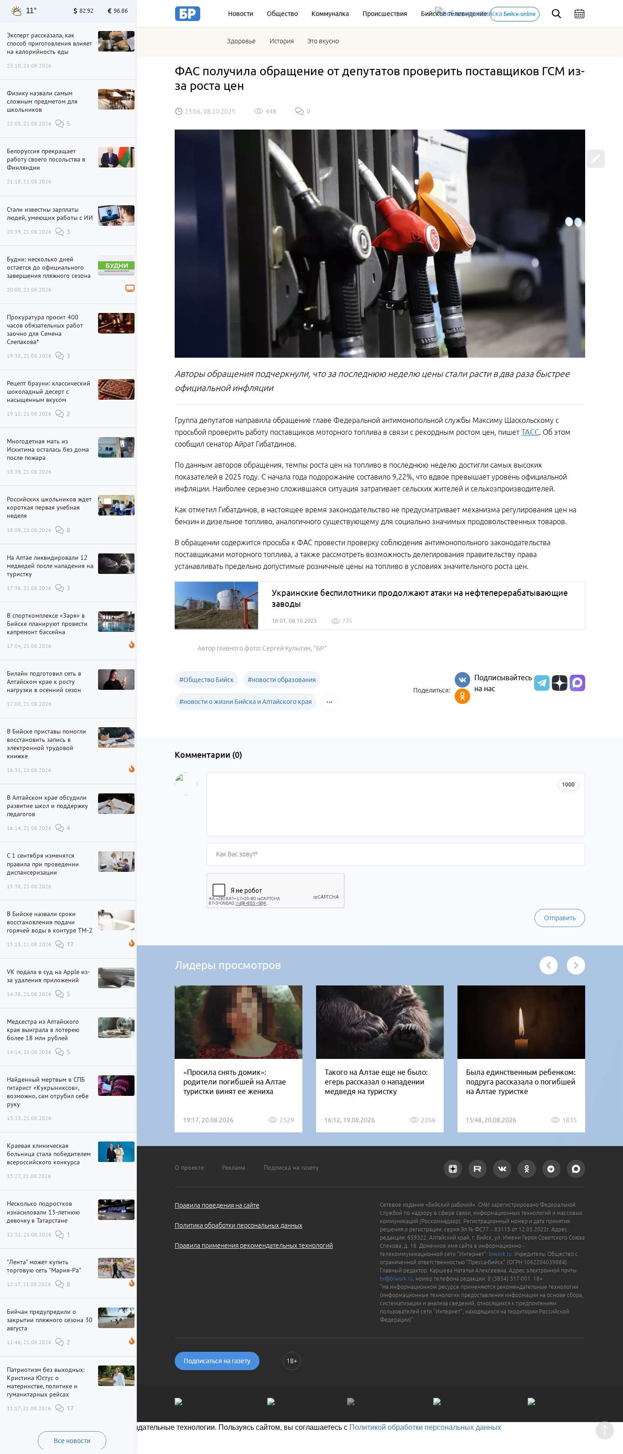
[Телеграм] (541, 683)
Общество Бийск (206, 679)
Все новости (72, 1440)
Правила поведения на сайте (217, 1205)
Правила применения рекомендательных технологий (254, 1245)
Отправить (560, 918)
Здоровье (241, 41)
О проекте (189, 1167)
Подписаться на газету (217, 1361)
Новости (240, 13)
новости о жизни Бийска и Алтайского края (245, 701)
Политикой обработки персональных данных (425, 1427)
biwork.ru (500, 1254)
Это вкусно (323, 41)
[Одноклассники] (462, 696)
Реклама (233, 1167)
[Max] (577, 683)
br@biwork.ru (396, 1279)
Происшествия (385, 13)
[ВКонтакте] (462, 680)
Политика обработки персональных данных (238, 1225)
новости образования (282, 679)
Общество (282, 13)
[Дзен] (558, 683)
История (282, 41)
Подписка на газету (291, 1167)
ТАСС (530, 432)
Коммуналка (330, 13)
